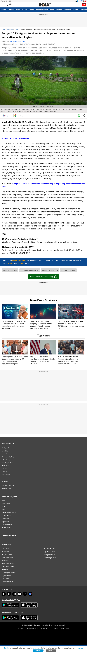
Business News (7, 525)
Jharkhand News (7, 558)
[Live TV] (84, 4)
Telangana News (49, 555)
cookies (80, 648)
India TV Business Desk (17, 41)
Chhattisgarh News (8, 572)
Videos (11, 10)
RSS (67, 628)
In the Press (6, 460)
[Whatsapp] (79, 115)
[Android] (78, 1)
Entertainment (42, 10)
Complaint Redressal (9, 457)
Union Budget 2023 (10, 270)
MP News (5, 561)
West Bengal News (50, 558)
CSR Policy (55, 628)
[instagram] (14, 594)
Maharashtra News (50, 549)
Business (10, 29)
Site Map (21, 628)
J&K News (5, 578)
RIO (62, 628)
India (18, 10)
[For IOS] (29, 617)
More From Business (43, 300)
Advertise (5, 454)
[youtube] (20, 594)
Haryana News (7, 555)
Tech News (5, 519)
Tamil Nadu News (8, 567)
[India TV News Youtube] (85, 1)
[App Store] (29, 605)
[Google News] (7, 115)
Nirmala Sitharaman (68, 270)
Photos (59, 10)
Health (75, 10)
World (24, 10)
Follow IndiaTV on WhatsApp (41, 277)
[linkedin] (25, 594)
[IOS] (76, 1)
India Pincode (6, 489)
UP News (5, 570)
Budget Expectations (50, 270)
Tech (52, 10)
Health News (6, 528)
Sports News (6, 516)
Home (3, 10)
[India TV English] (45, 5)
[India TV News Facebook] (81, 1)
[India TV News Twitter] (83, 1)
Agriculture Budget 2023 (29, 270)
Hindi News (5, 466)
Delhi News (5, 552)
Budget (17, 29)
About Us (5, 451)
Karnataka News (7, 581)
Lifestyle (67, 10)
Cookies (6, 648)
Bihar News (5, 549)
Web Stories (6, 475)
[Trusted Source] (18, 115)
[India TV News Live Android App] (10, 605)
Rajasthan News (49, 552)
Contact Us (5, 448)
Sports (31, 10)
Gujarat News (6, 575)
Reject (51, 650)
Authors (4, 472)
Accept (38, 650)
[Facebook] (4, 594)
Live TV (4, 469)
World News (6, 504)
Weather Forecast (8, 486)
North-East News (7, 564)
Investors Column (8, 463)
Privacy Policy (43, 628)
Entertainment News (9, 513)
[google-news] (30, 594)
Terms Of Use (31, 628)
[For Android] (10, 617)
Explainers (5, 522)
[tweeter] (9, 594)
